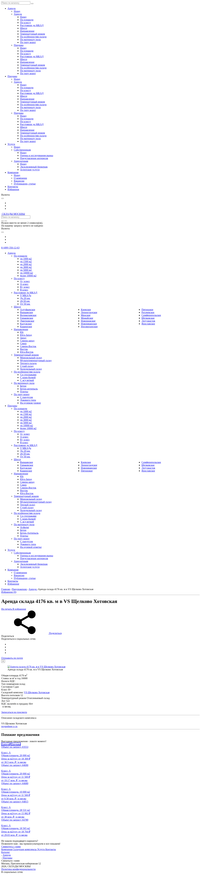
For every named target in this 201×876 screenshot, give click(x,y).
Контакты (50, 849)
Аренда (6, 744)
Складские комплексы (25, 849)
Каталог (5, 852)
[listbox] (100, 206)
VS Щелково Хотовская (36, 692)
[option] (104, 203)
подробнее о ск (9, 726)
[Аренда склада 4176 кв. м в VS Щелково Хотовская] (36, 666)
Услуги (41, 849)
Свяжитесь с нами (11, 846)
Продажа (15, 744)
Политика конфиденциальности (18, 869)
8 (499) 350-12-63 (10, 247)
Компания (7, 849)
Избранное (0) (8, 592)
